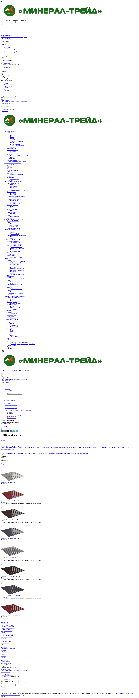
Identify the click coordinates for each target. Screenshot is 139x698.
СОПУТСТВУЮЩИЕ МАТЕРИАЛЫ (106, 447)
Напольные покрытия (7, 635)
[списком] (2, 457)
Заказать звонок (11, 418)
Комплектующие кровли (46, 453)
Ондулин (85, 453)
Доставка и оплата (6, 641)
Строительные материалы (8, 628)
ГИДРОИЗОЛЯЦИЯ (17, 447)
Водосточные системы (7, 453)
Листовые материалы (6, 629)
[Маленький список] (1, 459)
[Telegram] (17, 431)
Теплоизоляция (5, 622)
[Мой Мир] (6, 431)
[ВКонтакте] (2, 431)
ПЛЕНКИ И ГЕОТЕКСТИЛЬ (31, 447)
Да (2, 80)
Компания (3, 638)
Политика (3, 654)
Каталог (3, 619)
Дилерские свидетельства (8, 648)
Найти (2, 686)
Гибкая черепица (17, 453)
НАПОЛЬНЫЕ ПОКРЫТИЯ (125, 447)
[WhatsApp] (13, 431)
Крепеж (3, 632)
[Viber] (11, 431)
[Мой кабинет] (1, 372)
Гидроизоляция (5, 623)
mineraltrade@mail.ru (7, 63)
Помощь (3, 657)
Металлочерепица (69, 453)
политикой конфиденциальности (123, 693)
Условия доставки (5, 661)
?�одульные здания (6, 637)
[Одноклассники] (4, 431)
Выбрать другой (8, 80)
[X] (8, 431)
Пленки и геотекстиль (7, 625)
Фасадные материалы (6, 631)
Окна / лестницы (78, 453)
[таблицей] (3, 457)
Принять (3, 696)
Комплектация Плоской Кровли (31, 453)
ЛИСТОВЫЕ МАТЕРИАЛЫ (67, 447)
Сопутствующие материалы (8, 634)
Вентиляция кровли (58, 453)
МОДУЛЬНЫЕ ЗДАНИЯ (7, 449)
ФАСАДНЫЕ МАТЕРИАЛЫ (83, 447)
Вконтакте (7, 67)
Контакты (3, 650)
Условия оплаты (5, 660)
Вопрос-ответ (4, 664)
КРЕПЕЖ (93, 447)
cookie (35, 693)
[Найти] (2, 24)
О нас (2, 645)
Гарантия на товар (6, 663)
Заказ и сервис (5, 643)
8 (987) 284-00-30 (5, 38)
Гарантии (3, 656)
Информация (4, 651)
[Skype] (15, 431)
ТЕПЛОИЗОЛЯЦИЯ (6, 447)
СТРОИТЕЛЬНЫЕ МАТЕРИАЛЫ (49, 447)
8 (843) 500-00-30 (5, 35)
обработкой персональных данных (10, 695)
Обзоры (3, 666)
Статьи (3, 644)
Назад (10, 390)
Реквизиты (4, 647)
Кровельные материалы (7, 626)
